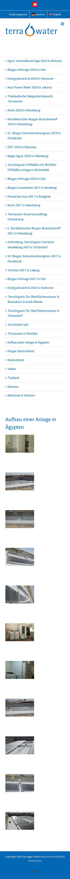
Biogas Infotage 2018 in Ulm (27, 179)
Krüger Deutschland (21, 351)
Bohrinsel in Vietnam (21, 395)
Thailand (13, 378)
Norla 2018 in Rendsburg (24, 110)
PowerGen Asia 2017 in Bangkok (29, 196)
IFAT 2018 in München (22, 147)
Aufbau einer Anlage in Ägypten (28, 342)
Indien (12, 369)
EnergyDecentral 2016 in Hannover (31, 288)
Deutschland (16, 360)
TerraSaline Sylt (18, 324)
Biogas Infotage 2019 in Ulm (27, 70)
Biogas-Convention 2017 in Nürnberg (32, 188)
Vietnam (13, 387)
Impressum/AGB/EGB (52, 856)
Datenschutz (35, 860)
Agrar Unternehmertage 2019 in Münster (35, 61)
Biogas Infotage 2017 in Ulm (27, 279)
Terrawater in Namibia (23, 333)
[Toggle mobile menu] (63, 24)
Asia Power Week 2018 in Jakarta (30, 87)
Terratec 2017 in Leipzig (23, 270)
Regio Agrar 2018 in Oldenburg (28, 156)
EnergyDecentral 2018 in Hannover (31, 78)
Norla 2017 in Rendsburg (24, 205)
